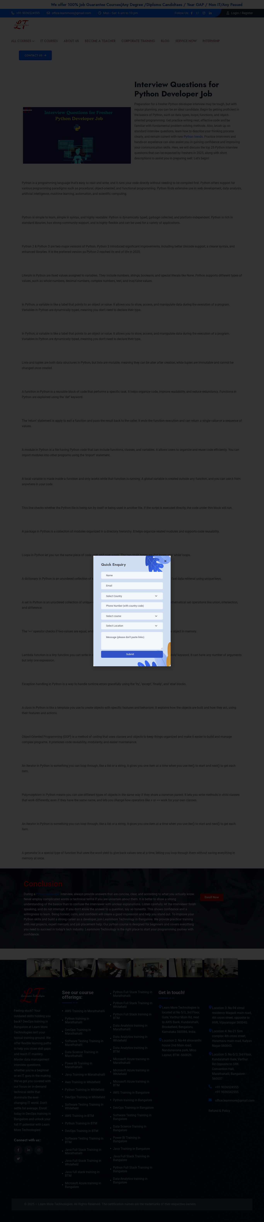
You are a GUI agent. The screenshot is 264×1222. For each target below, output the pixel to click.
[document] (132, 611)
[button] (165, 561)
